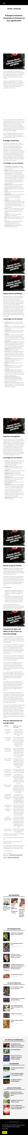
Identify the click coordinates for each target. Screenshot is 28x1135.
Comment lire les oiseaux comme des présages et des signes (17, 1007)
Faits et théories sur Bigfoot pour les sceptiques (17, 987)
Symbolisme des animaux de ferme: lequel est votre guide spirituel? (22, 913)
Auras (5, 857)
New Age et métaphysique (13, 857)
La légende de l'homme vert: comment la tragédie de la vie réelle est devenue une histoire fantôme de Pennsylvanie (13, 967)
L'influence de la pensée (16, 1013)
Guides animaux (15, 12)
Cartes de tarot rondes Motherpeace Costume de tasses (17, 1093)
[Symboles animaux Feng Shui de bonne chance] (6, 901)
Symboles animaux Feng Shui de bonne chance (6, 908)
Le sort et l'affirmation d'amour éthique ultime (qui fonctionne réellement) (18, 1107)
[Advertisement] (14, 37)
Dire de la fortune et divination (15, 855)
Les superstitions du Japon (17, 974)
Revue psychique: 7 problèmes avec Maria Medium (18, 999)
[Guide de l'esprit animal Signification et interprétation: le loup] (14, 900)
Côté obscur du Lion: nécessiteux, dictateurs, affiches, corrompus (16, 956)
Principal (8, 12)
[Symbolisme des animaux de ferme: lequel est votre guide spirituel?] (22, 903)
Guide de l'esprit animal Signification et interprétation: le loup (14, 908)
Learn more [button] (5, 1128)
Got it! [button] (4, 1132)
